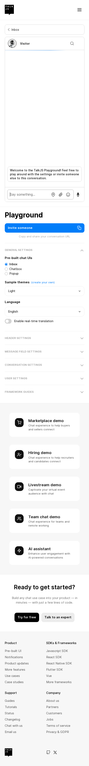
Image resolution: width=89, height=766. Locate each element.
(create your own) (43, 282)
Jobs (49, 719)
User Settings (16, 378)
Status (9, 713)
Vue (49, 676)
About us (52, 701)
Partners (52, 707)
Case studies (14, 682)
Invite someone (20, 228)
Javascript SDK (57, 651)
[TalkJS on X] (55, 752)
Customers (54, 713)
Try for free (27, 617)
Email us (10, 732)
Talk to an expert (57, 617)
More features (15, 669)
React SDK (54, 657)
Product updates (17, 663)
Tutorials (11, 707)
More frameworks (59, 682)
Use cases (12, 676)
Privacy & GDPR (57, 732)
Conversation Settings (23, 364)
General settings (18, 250)
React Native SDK (59, 663)
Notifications (14, 657)
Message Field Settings (23, 351)
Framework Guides (19, 391)
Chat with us (14, 726)
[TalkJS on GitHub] (48, 752)
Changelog (12, 719)
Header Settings (18, 338)
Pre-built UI (13, 651)
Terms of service (58, 726)
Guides (10, 701)
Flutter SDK (54, 669)
